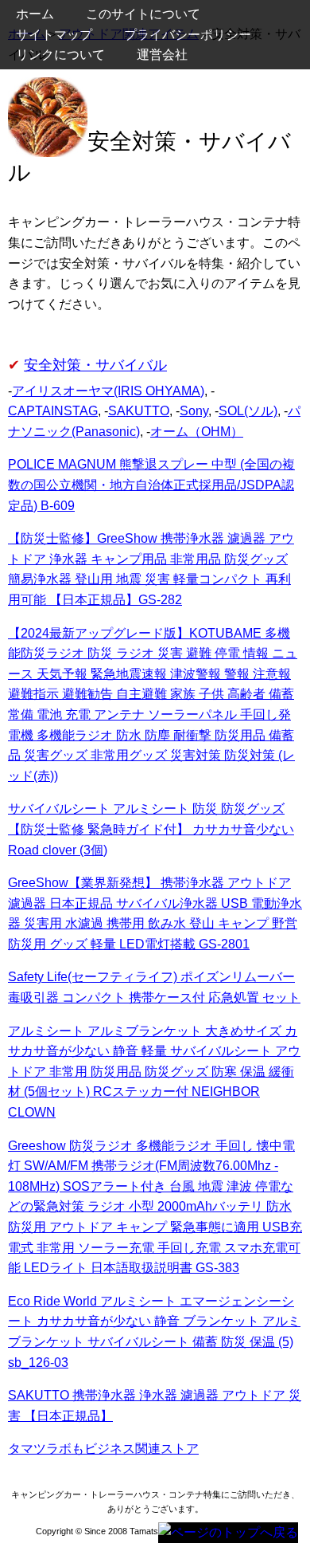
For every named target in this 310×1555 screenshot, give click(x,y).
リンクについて (60, 54)
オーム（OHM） (196, 431)
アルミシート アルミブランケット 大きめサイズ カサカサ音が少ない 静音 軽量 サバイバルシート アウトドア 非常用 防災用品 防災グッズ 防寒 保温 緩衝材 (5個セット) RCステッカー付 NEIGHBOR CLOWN (154, 1071)
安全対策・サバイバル (95, 365)
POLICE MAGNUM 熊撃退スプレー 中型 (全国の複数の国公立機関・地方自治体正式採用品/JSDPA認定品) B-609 (151, 484)
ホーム (35, 14)
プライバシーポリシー (187, 34)
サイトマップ (54, 34)
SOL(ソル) (248, 411)
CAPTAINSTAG (53, 411)
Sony (194, 411)
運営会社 (162, 54)
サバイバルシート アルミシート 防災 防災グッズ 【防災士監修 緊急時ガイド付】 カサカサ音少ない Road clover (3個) (151, 829)
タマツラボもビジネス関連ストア (103, 1448)
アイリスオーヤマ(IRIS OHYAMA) (108, 391)
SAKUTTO (138, 411)
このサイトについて (143, 14)
